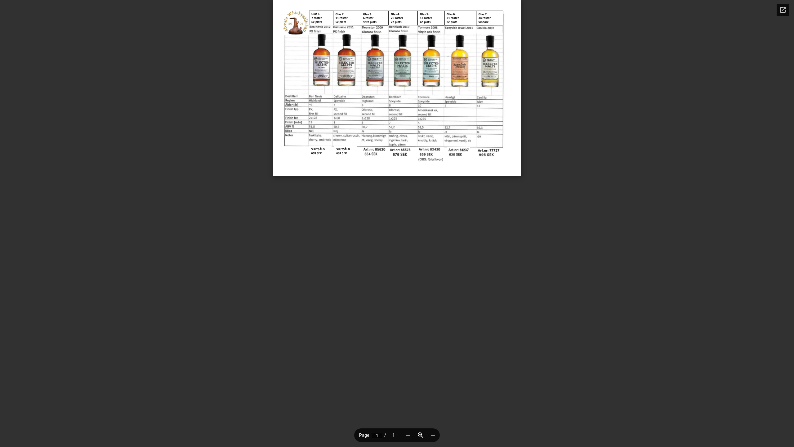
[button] (408, 435)
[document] (397, 88)
